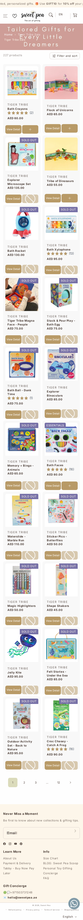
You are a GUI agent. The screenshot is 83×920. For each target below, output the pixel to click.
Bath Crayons (17, 108)
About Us (10, 858)
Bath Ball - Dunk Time (19, 392)
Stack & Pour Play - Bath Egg (61, 322)
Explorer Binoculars (55, 393)
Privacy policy (33, 910)
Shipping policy (71, 910)
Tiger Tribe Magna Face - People (20, 322)
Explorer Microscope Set (19, 181)
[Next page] (70, 782)
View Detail (13, 129)
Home (8, 34)
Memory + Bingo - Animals (20, 467)
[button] (5, 16)
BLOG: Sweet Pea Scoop (61, 863)
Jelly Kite (14, 672)
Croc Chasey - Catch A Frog (57, 743)
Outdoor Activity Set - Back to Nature (19, 745)
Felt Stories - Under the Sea (57, 673)
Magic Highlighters (21, 606)
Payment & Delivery (17, 863)
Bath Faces (55, 465)
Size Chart (50, 858)
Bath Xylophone (58, 249)
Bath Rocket (16, 250)
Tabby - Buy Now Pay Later (18, 871)
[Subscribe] (75, 831)
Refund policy (15, 910)
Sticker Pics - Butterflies (57, 538)
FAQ (46, 878)
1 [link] (12, 782)
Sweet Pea (45, 905)
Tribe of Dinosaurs (60, 181)
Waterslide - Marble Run (16, 538)
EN (61, 14)
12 (58, 782)
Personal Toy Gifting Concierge (57, 871)
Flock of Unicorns (60, 110)
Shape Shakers (58, 606)
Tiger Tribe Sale (29, 34)
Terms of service (52, 910)
